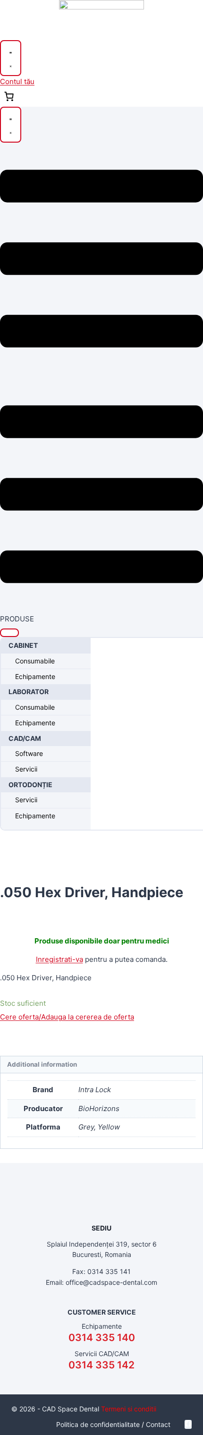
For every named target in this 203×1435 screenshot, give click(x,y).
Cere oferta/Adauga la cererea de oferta (67, 1016)
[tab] (101, 1064)
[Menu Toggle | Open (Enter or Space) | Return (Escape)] (10, 58)
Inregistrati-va (59, 959)
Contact (158, 1424)
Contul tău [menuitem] (17, 81)
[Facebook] (188, 1424)
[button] (9, 632)
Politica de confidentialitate (98, 1424)
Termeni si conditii (128, 1409)
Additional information (42, 1064)
